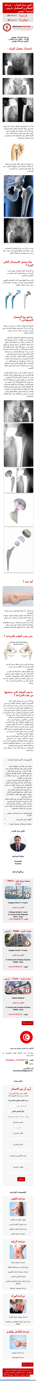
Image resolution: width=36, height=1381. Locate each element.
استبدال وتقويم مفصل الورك (18, 1317)
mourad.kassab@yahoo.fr (23, 1071)
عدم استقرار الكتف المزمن (18, 1224)
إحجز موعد (29, 1023)
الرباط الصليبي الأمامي (18, 1276)
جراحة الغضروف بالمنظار (18, 1288)
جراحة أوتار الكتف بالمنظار (18, 1229)
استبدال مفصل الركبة (18, 1262)
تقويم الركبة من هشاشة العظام (18, 1267)
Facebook (18, 861)
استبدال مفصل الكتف (18, 1234)
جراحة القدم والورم (18, 1353)
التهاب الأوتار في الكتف (18, 1220)
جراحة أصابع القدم (18, 1357)
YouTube (18, 864)
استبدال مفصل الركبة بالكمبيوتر (18, 1272)
